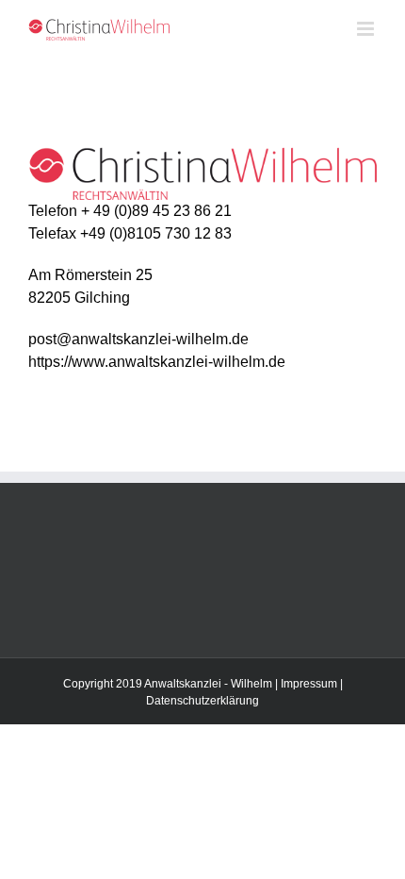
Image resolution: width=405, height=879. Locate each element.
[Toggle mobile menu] (367, 29)
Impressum (309, 683)
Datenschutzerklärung (202, 700)
